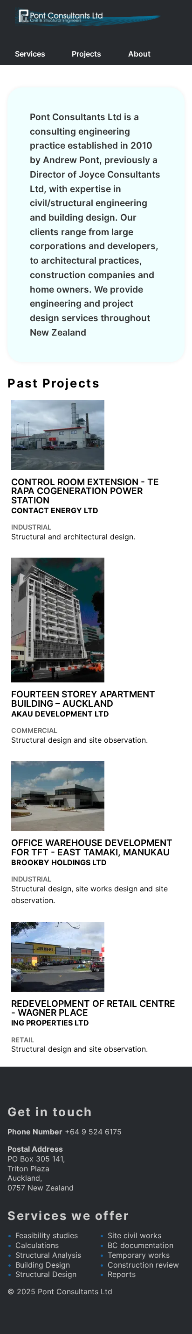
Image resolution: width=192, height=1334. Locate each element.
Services (30, 53)
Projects (86, 53)
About (139, 53)
